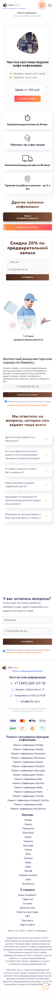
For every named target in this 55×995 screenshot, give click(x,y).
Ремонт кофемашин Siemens (28, 766)
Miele (28, 862)
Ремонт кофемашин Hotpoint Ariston (28, 800)
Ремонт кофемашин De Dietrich (28, 808)
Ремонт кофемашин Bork (28, 779)
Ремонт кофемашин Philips (28, 745)
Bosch (28, 837)
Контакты (27, 920)
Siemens (28, 841)
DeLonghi (28, 845)
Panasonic (28, 828)
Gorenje (28, 858)
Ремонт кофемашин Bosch (28, 762)
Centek (28, 871)
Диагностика (27, 907)
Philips (28, 820)
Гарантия (27, 899)
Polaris (28, 849)
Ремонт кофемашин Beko (28, 791)
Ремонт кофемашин (26, 13)
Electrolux (28, 832)
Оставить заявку (27, 99)
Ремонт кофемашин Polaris (28, 774)
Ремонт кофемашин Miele (28, 787)
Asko (28, 879)
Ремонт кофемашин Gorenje (28, 783)
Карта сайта (27, 924)
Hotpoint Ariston (28, 875)
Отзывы (27, 903)
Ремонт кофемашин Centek (28, 796)
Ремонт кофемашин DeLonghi (28, 770)
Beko (28, 866)
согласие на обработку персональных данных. (27, 405)
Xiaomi (28, 824)
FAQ (27, 916)
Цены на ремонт (27, 895)
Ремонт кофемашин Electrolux (28, 757)
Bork (28, 854)
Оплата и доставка (27, 912)
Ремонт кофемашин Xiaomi (28, 749)
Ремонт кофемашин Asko (28, 804)
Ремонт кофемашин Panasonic (28, 753)
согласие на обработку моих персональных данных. (28, 651)
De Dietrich (28, 883)
